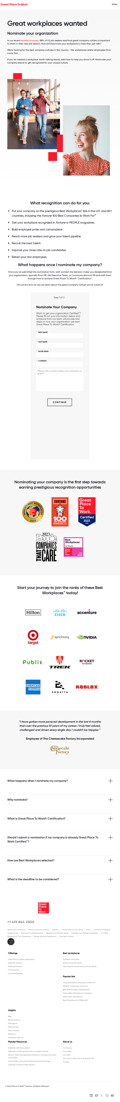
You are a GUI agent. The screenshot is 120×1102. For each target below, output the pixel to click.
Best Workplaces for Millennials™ (75, 1000)
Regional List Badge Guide (57, 933)
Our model (67, 1051)
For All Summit (13, 970)
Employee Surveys (15, 966)
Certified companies (71, 959)
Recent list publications (72, 963)
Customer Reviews (15, 973)
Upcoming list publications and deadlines (79, 966)
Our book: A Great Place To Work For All (78, 1058)
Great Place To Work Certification (21, 959)
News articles (13, 1027)
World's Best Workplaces (72, 997)
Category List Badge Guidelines (84, 933)
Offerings (12, 953)
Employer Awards (15, 963)
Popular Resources (17, 1041)
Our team (67, 1055)
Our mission (67, 1048)
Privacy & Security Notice (38, 930)
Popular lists (69, 976)
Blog (10, 1016)
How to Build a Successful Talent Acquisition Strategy (29, 1061)
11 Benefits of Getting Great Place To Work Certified (28, 1051)
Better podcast (14, 1020)
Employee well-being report (19, 1048)
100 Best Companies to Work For (79, 982)
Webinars (12, 1034)
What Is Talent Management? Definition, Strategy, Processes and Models (32, 1056)
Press (88, 930)
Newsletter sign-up (15, 1037)
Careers (55, 930)
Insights (12, 1010)
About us (67, 1041)
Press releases (13, 1030)
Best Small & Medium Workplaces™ (76, 990)
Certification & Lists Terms (72, 930)
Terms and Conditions (16, 930)
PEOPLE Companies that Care (75, 986)
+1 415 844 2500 (20, 922)
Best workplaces (71, 953)
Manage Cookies (67, 936)
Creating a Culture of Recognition (21, 1065)
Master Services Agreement (45, 936)
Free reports (13, 1023)
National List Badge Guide (32, 933)
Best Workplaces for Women (77, 993)
